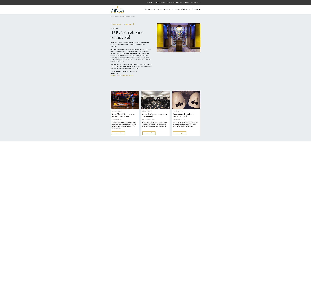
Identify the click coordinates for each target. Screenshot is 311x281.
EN (199, 2)
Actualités (186, 2)
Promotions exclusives (165, 9)
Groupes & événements (182, 9)
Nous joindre (194, 2)
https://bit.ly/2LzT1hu (127, 75)
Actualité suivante (128, 24)
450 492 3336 (115, 75)
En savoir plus (118, 133)
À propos (195, 9)
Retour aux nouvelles (116, 24)
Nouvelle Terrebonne (118, 16)
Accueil (112, 16)
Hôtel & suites (149, 9)
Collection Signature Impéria (174, 2)
